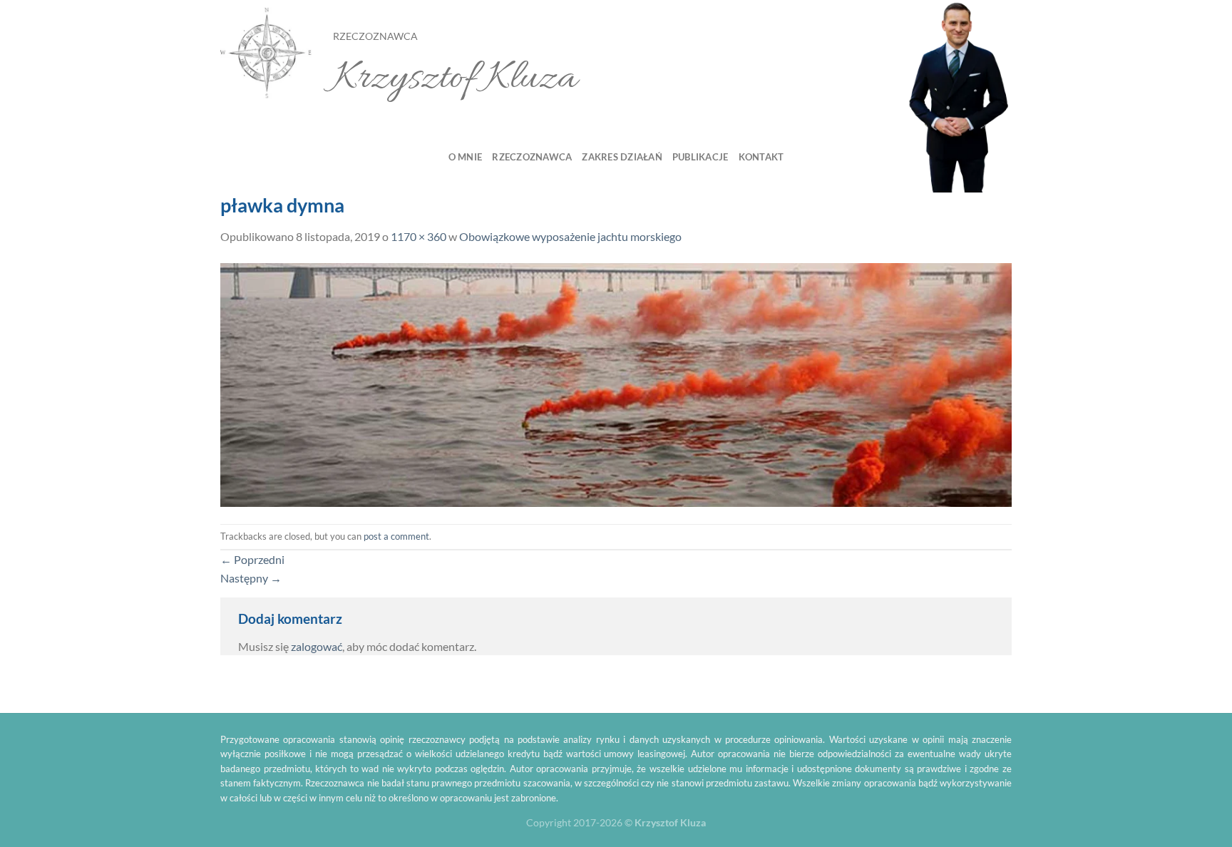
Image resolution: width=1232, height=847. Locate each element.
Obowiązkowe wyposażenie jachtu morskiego (570, 236)
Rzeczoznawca (532, 157)
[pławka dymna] (616, 383)
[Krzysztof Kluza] (266, 54)
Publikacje (700, 157)
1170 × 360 (418, 236)
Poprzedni (252, 559)
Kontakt (761, 157)
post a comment (396, 536)
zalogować (316, 646)
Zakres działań (622, 157)
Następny (251, 578)
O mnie (465, 157)
